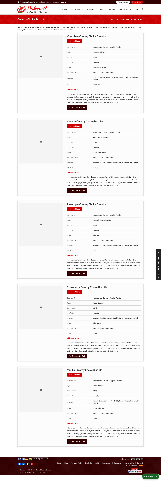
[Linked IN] (23, 464)
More (136, 9)
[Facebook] (19, 464)
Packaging (106, 463)
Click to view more (73, 89)
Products (90, 9)
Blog (66, 463)
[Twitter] (28, 464)
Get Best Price (74, 41)
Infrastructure (125, 9)
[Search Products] (142, 9)
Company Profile (77, 9)
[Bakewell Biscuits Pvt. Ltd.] (32, 9)
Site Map (134, 465)
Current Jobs (129, 463)
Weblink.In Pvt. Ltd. (42, 472)
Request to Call (78, 107)
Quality (100, 9)
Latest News (111, 9)
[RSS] (141, 465)
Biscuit (124, 19)
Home (64, 9)
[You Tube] (32, 464)
